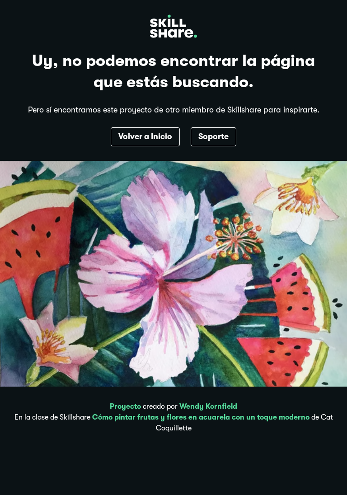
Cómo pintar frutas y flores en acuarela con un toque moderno (200, 417)
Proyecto (125, 406)
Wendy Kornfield (208, 406)
